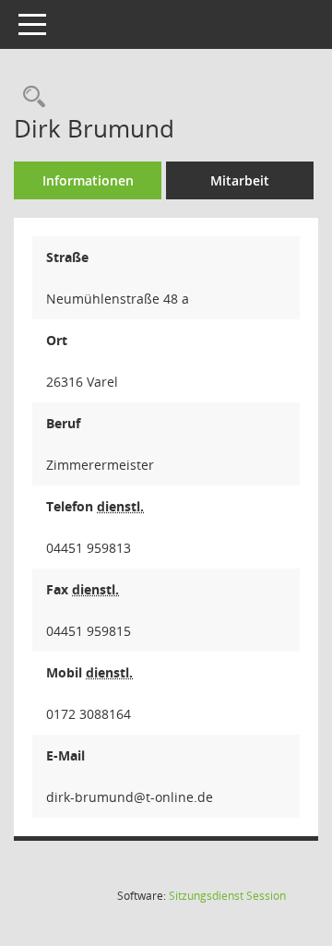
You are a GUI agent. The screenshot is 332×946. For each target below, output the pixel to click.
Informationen (88, 180)
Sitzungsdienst (227, 896)
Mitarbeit (239, 180)
